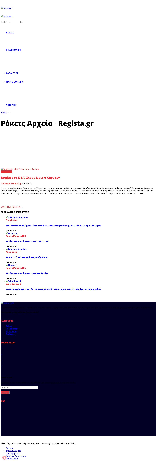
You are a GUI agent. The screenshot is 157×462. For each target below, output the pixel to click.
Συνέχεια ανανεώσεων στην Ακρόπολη (27, 273)
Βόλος (10, 32)
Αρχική (9, 448)
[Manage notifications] (4, 458)
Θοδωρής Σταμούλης (11, 183)
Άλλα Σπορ (12, 73)
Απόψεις (11, 104)
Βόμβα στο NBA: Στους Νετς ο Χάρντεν (30, 178)
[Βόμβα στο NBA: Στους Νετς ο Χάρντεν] (20, 169)
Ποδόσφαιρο (13, 49)
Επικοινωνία (12, 458)
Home (4, 112)
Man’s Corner (14, 81)
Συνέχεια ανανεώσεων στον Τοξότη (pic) (27, 241)
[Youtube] (1, 365)
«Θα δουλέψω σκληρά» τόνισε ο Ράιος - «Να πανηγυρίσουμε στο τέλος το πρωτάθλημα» (53, 225)
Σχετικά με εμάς (13, 450)
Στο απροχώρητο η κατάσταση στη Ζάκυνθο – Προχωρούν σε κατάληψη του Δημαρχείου (53, 289)
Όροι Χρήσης (12, 453)
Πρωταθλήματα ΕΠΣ (16, 236)
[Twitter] (1, 353)
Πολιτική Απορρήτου (16, 456)
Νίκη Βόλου (12, 220)
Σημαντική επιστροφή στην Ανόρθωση (27, 257)
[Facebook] (1, 348)
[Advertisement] (78, 149)
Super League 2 (13, 284)
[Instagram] (1, 359)
